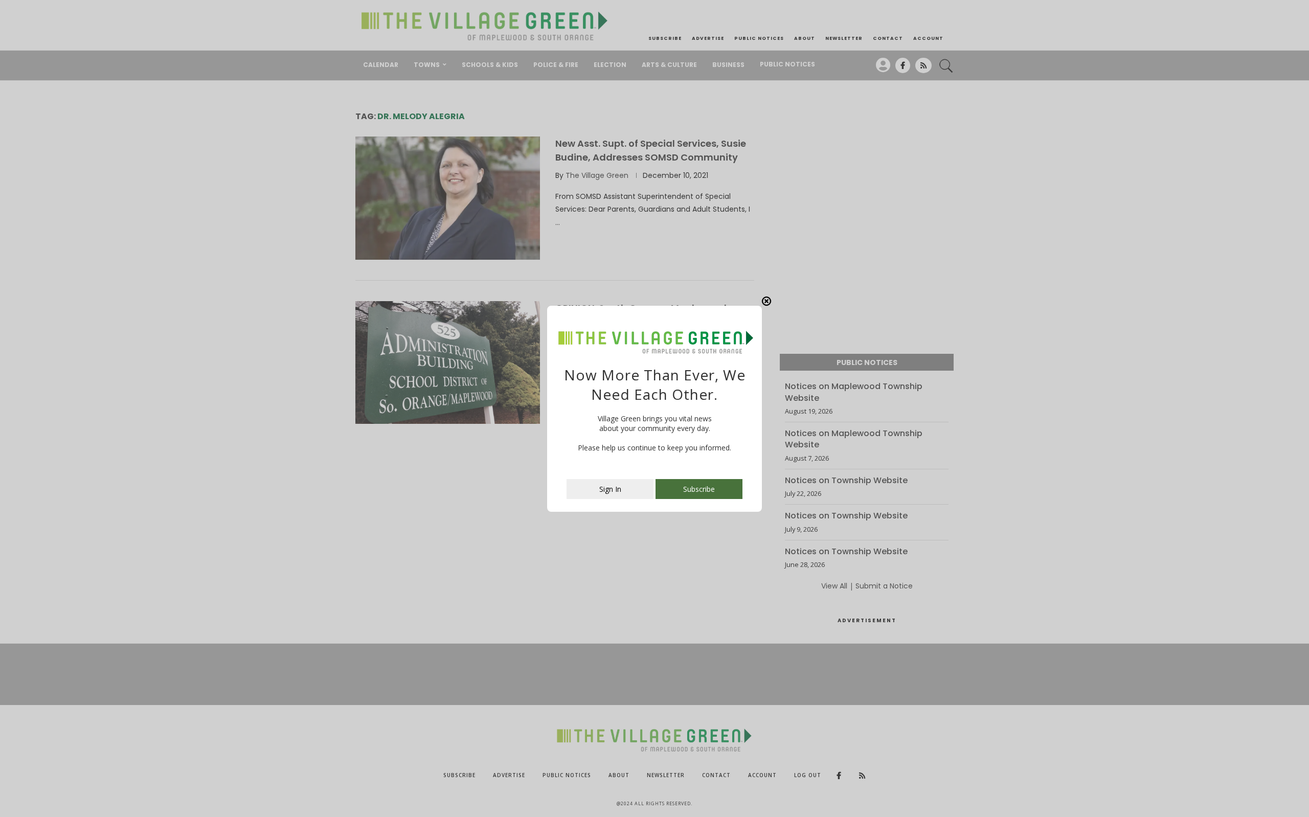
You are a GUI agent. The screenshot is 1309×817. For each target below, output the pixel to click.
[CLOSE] (766, 301)
